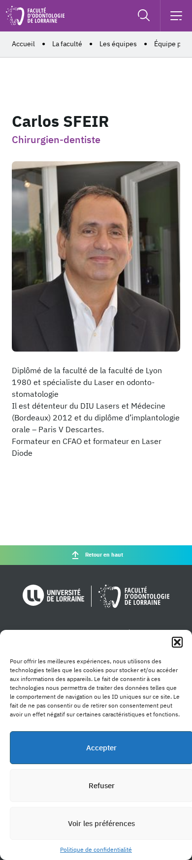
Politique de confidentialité (96, 849)
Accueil (23, 43)
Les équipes (118, 43)
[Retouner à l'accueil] (35, 23)
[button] (177, 642)
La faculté (67, 43)
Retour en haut (104, 554)
